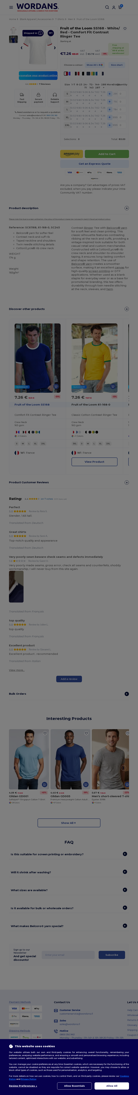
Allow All (111, 1086)
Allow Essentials (74, 1086)
